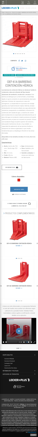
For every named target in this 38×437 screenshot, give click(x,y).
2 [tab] (15, 53)
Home (3, 12)
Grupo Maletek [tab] (8, 355)
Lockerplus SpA (8, 363)
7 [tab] (24, 53)
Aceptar (33, 434)
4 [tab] (21, 258)
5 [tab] (20, 53)
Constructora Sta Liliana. (10, 368)
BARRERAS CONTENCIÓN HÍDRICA (29, 12)
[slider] (11, 342)
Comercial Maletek (9, 358)
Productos (8, 12)
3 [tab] (17, 53)
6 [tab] (22, 53)
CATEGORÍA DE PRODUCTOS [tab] (11, 374)
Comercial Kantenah (9, 361)
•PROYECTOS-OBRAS (16, 12)
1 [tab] (13, 53)
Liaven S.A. (7, 365)
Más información (32, 432)
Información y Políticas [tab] (10, 371)
